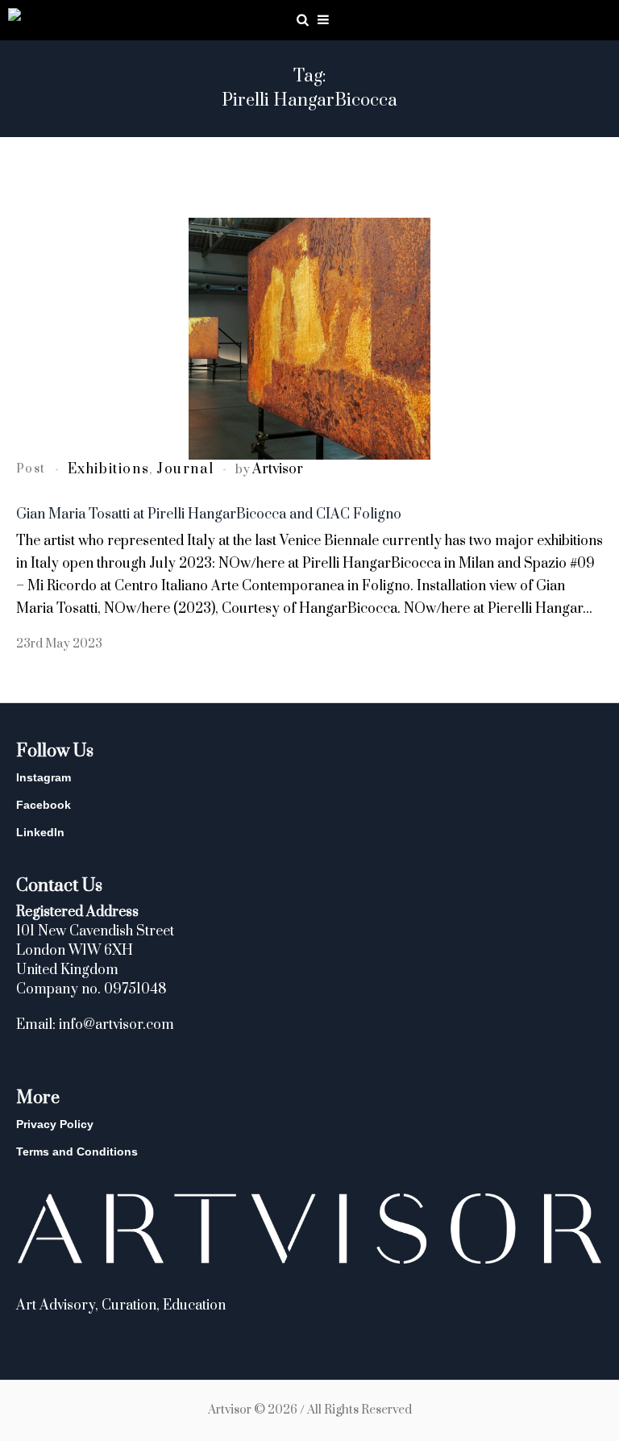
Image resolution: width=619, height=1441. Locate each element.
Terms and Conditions (77, 1151)
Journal (185, 469)
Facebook (43, 804)
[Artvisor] (14, 17)
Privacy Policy (54, 1124)
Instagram (43, 777)
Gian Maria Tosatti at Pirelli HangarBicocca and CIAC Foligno (208, 514)
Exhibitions (109, 469)
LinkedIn (40, 832)
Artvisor (277, 469)
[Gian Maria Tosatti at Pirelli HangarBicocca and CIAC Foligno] (309, 339)
